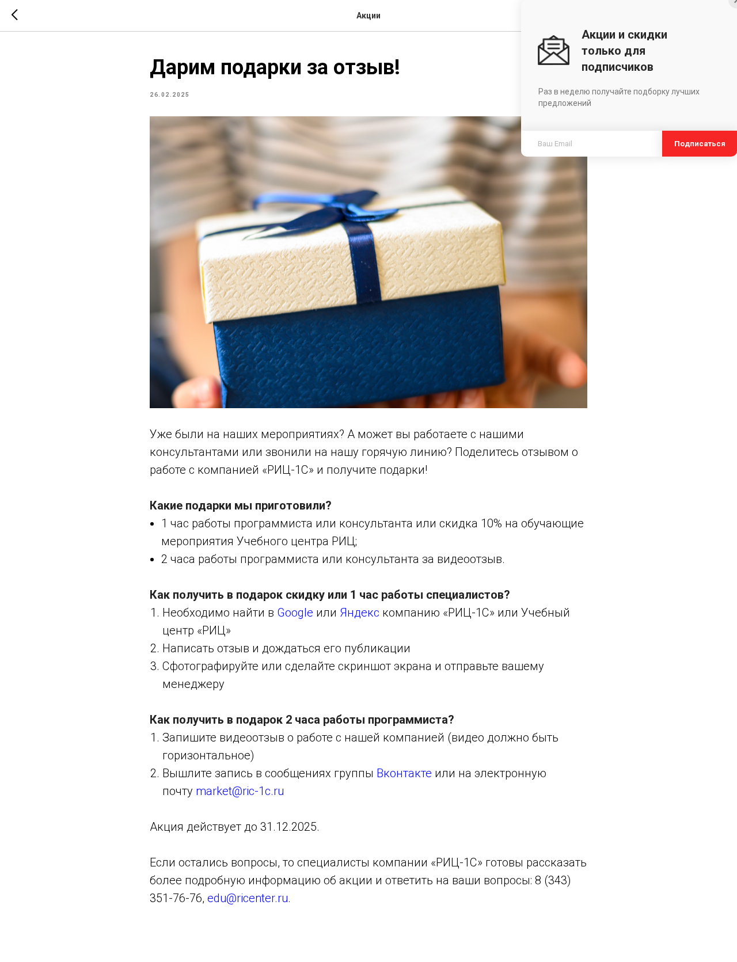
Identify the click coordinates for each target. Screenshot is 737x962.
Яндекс (359, 612)
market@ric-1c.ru (240, 791)
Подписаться (699, 143)
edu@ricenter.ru (247, 898)
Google (295, 612)
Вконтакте (404, 773)
